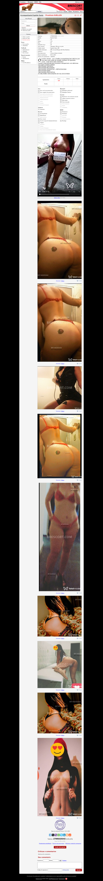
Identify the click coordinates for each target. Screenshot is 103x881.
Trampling (64, 107)
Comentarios (62, 878)
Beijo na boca (43, 117)
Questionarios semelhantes (45, 843)
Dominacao (64, 111)
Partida (24, 57)
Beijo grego (65, 100)
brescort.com (39, 878)
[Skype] (61, 835)
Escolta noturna (26, 39)
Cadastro (64, 860)
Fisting (41, 126)
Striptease (42, 109)
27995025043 (53, 36)
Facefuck (42, 124)
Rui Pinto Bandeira (65, 49)
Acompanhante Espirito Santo (31, 15)
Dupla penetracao (44, 97)
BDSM (36, 2)
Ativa (41, 101)
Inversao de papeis (44, 105)
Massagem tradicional (67, 90)
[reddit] (70, 835)
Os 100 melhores (26, 62)
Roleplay (64, 117)
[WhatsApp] (58, 835)
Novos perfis (26, 44)
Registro (24, 27)
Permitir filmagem (44, 128)
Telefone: (22, 11)
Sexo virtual (43, 119)
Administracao (26, 49)
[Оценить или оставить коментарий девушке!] (78, 15)
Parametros (76, 11)
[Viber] (56, 835)
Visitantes (25, 51)
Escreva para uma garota (58, 843)
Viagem (42, 122)
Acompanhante (43, 113)
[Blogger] (67, 835)
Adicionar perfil (79, 2)
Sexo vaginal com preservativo (47, 92)
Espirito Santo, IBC (54, 48)
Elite (40, 2)
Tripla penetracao (44, 99)
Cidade (70, 11)
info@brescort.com (53, 878)
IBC (51, 49)
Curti (80, 280)
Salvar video (57, 197)
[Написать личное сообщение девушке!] (75, 15)
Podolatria (64, 113)
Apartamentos (26, 58)
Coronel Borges (56, 49)
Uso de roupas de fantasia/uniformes (48, 120)
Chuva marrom (65, 103)
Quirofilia (64, 115)
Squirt (63, 105)
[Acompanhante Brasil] (51, 6)
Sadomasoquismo (66, 119)
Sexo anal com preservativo (46, 94)
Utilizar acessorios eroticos (68, 98)
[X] (53, 835)
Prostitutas (23, 2)
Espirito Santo (53, 37)
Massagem (30, 2)
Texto (81, 11)
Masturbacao (43, 115)
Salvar (62, 280)
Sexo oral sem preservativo (46, 95)
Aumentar (58, 280)
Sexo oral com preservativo (46, 90)
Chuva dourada (65, 102)
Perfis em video (26, 38)
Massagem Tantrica (66, 92)
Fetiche (41, 103)
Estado (65, 11)
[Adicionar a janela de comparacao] (80, 15)
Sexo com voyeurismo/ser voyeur (48, 129)
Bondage (64, 120)
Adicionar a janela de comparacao (73, 843)
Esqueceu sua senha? (27, 29)
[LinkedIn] (64, 835)
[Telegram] (50, 835)
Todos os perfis (26, 36)
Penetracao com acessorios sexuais (70, 96)
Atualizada (25, 45)
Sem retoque (25, 52)
